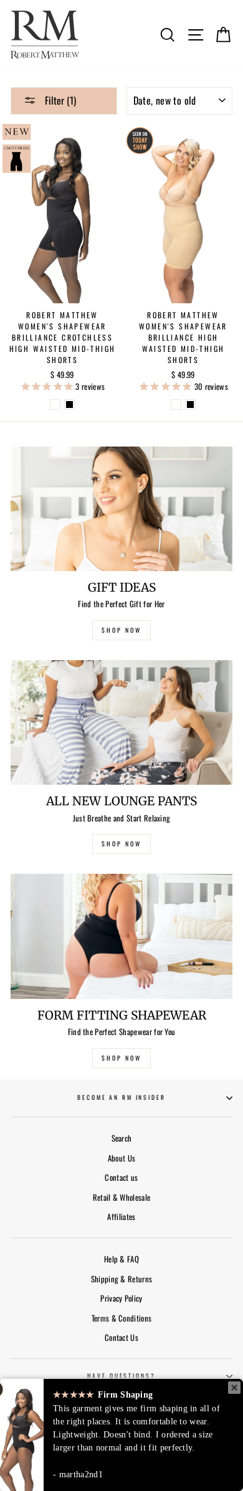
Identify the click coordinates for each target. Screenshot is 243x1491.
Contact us (121, 1177)
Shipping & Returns (122, 1279)
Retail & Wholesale (122, 1197)
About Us (122, 1158)
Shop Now (121, 1058)
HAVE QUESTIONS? (121, 1375)
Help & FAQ (121, 1259)
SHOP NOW (121, 630)
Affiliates (121, 1217)
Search (122, 1138)
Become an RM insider (121, 1097)
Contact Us (121, 1337)
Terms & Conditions (122, 1318)
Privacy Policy (121, 1298)
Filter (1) (59, 100)
